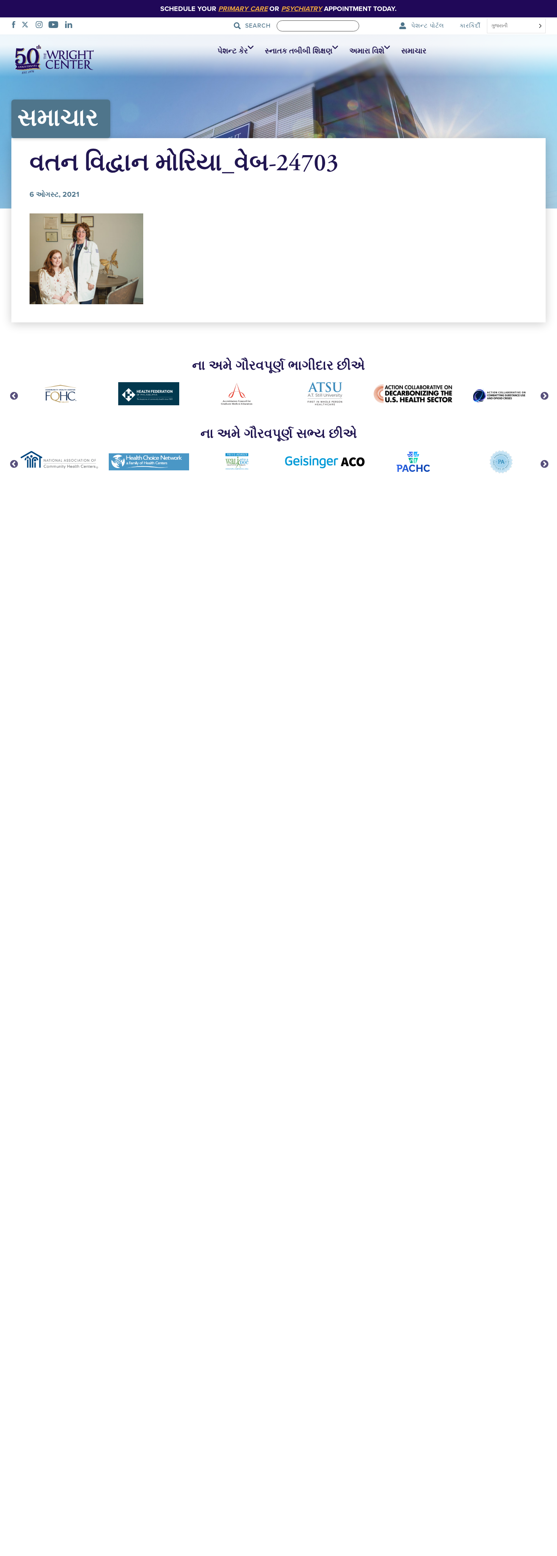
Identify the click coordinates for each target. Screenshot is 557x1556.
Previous (13, 395)
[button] (233, 51)
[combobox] (516, 26)
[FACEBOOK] (15, 26)
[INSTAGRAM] (41, 26)
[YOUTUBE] (55, 26)
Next (544, 395)
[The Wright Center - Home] (54, 58)
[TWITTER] (27, 26)
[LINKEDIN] (70, 26)
